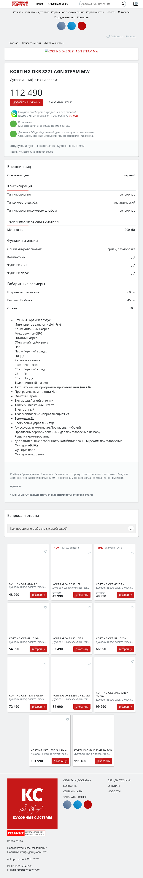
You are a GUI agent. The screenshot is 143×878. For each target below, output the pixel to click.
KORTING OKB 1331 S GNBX (26, 695)
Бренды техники (119, 780)
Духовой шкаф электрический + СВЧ (93, 754)
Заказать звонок (75, 797)
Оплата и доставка (77, 780)
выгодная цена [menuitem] (70, 547)
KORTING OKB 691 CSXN (24, 638)
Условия (74, 115)
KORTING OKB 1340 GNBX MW (93, 750)
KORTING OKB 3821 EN (67, 584)
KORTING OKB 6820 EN (110, 584)
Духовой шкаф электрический (28, 587)
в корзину (38, 594)
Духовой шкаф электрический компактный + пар (115, 699)
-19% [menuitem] (56, 547)
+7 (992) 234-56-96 (58, 4)
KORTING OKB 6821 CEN (68, 638)
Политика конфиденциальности (27, 852)
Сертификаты (72, 791)
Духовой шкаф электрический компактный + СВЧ (72, 699)
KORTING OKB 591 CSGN (111, 638)
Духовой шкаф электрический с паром (50, 754)
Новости (114, 791)
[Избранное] (45, 551)
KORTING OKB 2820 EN (23, 583)
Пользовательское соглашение (27, 848)
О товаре (114, 786)
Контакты (70, 786)
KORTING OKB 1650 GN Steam (49, 750)
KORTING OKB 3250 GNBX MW (71, 695)
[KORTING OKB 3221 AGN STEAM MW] (71, 51)
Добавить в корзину (26, 102)
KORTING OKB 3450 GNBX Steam (112, 694)
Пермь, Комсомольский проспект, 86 (31, 151)
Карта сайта (15, 841)
